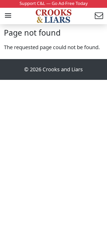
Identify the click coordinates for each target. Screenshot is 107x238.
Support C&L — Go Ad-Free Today (53, 3)
